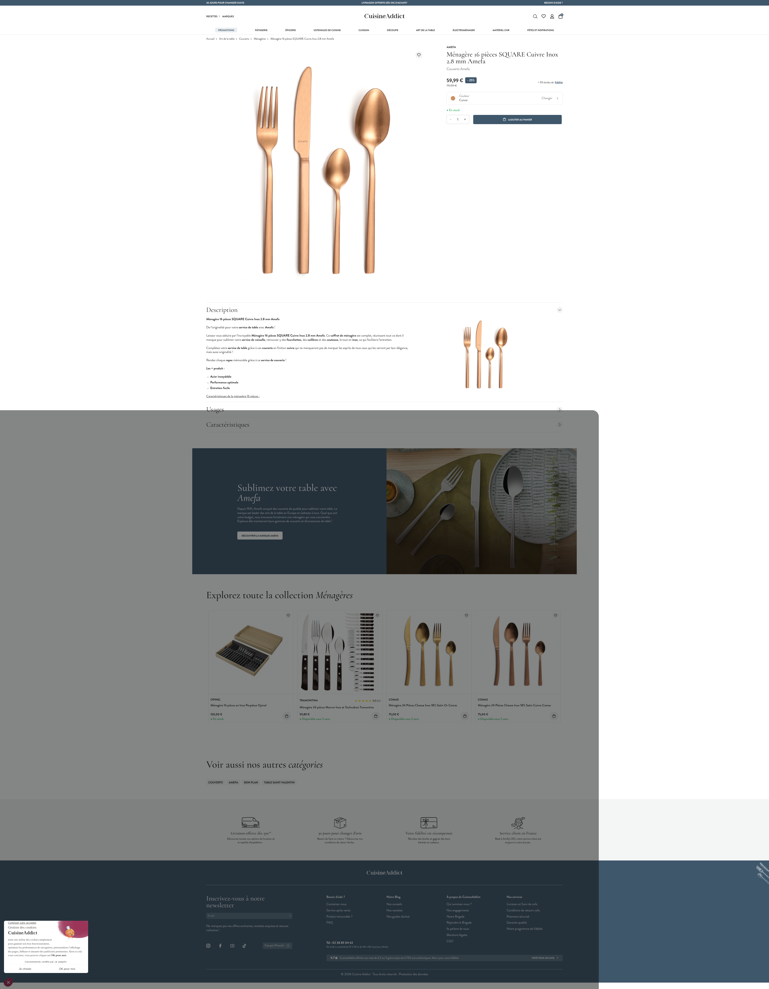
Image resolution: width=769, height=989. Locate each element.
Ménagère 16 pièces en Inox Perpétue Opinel (238, 705)
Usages (215, 409)
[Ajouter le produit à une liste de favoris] (419, 55)
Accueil (210, 39)
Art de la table (227, 39)
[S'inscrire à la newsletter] (290, 916)
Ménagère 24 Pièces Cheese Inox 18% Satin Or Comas (423, 705)
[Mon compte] (552, 16)
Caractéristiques (227, 424)
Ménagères (260, 39)
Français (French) (274, 946)
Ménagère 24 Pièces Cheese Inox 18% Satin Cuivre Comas (514, 705)
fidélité (559, 82)
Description (222, 310)
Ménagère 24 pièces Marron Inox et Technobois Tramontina (337, 707)
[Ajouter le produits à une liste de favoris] (288, 615)
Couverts (244, 39)
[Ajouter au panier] (286, 716)
